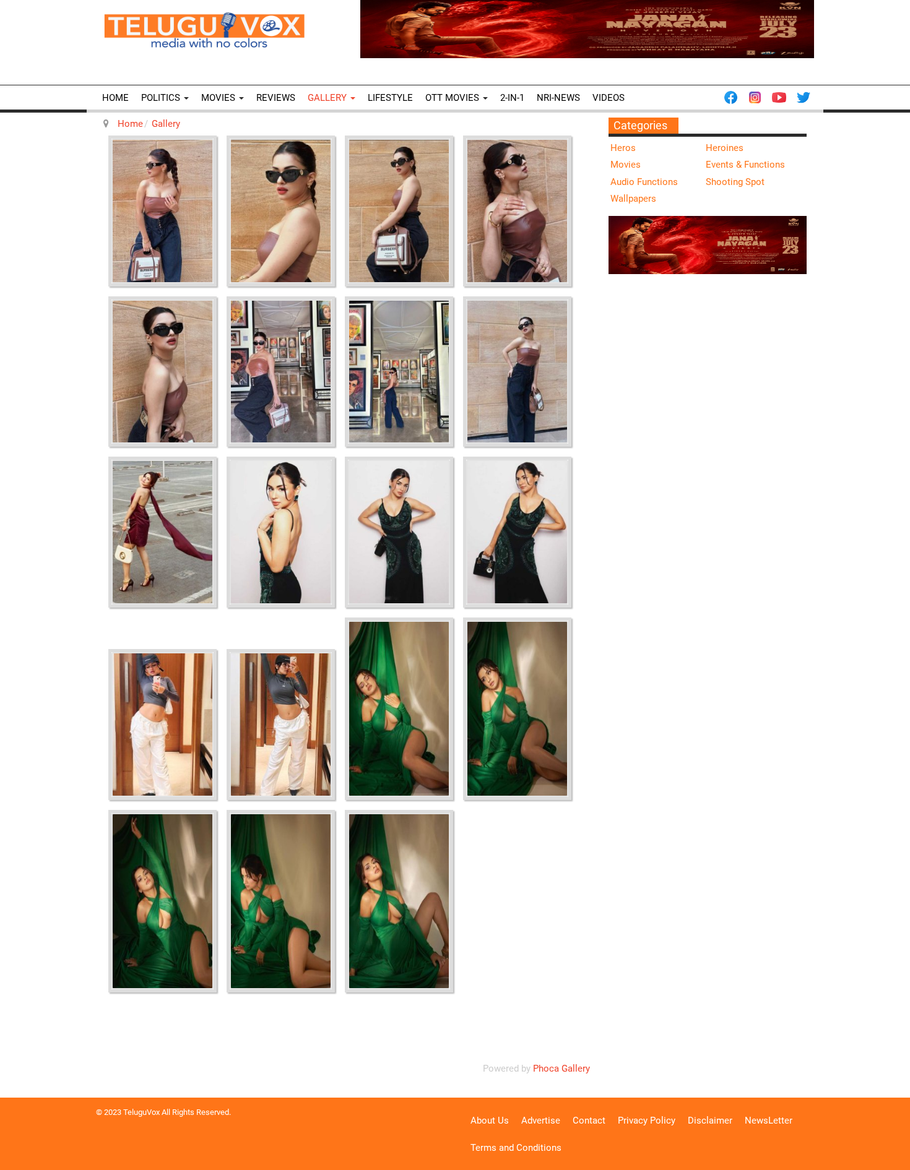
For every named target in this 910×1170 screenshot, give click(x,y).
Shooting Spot (735, 181)
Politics (162, 97)
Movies (219, 97)
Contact (589, 1120)
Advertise (540, 1120)
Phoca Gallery (561, 1068)
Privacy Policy (646, 1120)
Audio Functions (644, 181)
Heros (623, 147)
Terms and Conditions (515, 1147)
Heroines (724, 147)
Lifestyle (390, 97)
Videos (608, 97)
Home (115, 97)
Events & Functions (745, 164)
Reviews (275, 97)
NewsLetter (768, 1120)
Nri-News (558, 97)
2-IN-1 (512, 97)
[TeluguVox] (204, 29)
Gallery (328, 97)
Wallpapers (633, 198)
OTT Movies (453, 97)
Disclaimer (710, 1120)
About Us (489, 1120)
